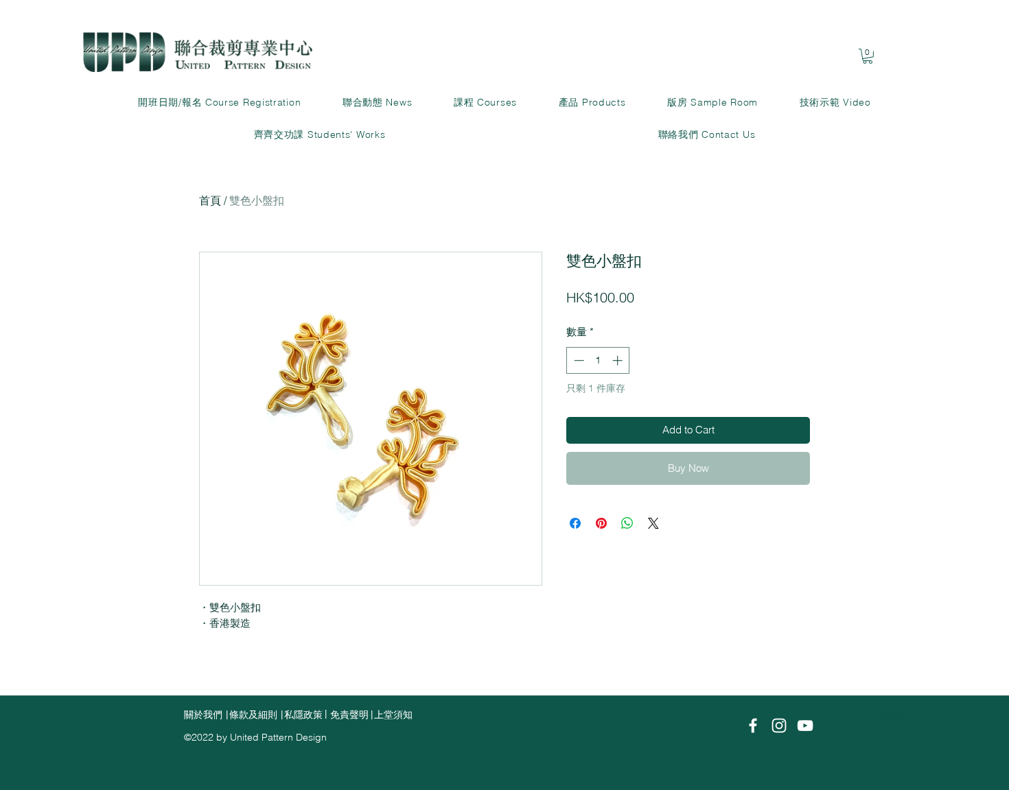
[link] (868, 56)
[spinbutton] (598, 360)
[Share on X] (653, 523)
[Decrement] (577, 360)
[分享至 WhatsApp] (627, 523)
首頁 (210, 200)
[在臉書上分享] (575, 523)
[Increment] (619, 360)
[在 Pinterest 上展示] (601, 523)
